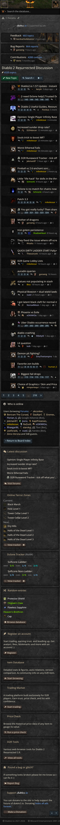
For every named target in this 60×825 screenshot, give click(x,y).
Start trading (14, 706)
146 (41, 99)
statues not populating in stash (35, 281)
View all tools (14, 757)
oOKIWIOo (32, 315)
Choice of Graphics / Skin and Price (37, 384)
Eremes (50, 414)
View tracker (14, 544)
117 (47, 377)
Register (11, 652)
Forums (24, 411)
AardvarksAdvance (25, 39)
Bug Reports (24, 46)
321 (31, 212)
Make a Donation (17, 811)
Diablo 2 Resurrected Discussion (27, 68)
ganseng (20, 50)
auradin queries (26, 271)
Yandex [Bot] (39, 430)
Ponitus (45, 110)
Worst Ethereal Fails (28, 147)
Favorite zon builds (28, 363)
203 (36, 326)
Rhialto (30, 243)
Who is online (15, 404)
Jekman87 (31, 161)
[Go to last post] (11, 39)
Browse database (16, 622)
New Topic (11, 77)
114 (31, 377)
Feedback (22, 35)
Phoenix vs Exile (29, 312)
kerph (39, 89)
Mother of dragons (28, 219)
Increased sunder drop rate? (33, 127)
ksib (29, 346)
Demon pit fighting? (28, 353)
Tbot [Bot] (41, 427)
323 (41, 212)
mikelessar (41, 120)
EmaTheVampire (44, 356)
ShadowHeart (39, 233)
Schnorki (31, 181)
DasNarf (37, 414)
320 (26, 212)
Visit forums (14, 483)
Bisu (29, 284)
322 (36, 212)
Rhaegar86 (12, 427)
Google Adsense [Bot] (32, 417)
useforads (12, 430)
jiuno (24, 421)
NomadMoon (33, 305)
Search (29, 77)
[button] (8, 395)
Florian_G (12, 417)
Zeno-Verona (14, 433)
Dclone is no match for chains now (37, 189)
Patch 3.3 (22, 199)
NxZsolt (27, 424)
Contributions (26, 57)
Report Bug (13, 783)
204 (41, 326)
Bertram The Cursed (17, 414)
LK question (24, 343)
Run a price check (16, 732)
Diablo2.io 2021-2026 (15, 821)
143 (26, 99)
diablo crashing (26, 333)
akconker (38, 411)
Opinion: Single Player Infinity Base (37, 117)
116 (41, 377)
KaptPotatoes (39, 421)
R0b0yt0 (40, 336)
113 (26, 377)
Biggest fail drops (30, 374)
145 (36, 99)
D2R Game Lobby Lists (30, 261)
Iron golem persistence (30, 230)
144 (31, 99)
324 (47, 212)
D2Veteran (32, 130)
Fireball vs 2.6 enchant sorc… (33, 168)
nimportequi (33, 387)
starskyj (27, 427)
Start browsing (15, 678)
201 (26, 326)
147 (47, 99)
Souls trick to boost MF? (31, 137)
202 (31, 326)
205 (47, 326)
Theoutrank (32, 253)
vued (29, 295)
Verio (18, 60)
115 (36, 377)
